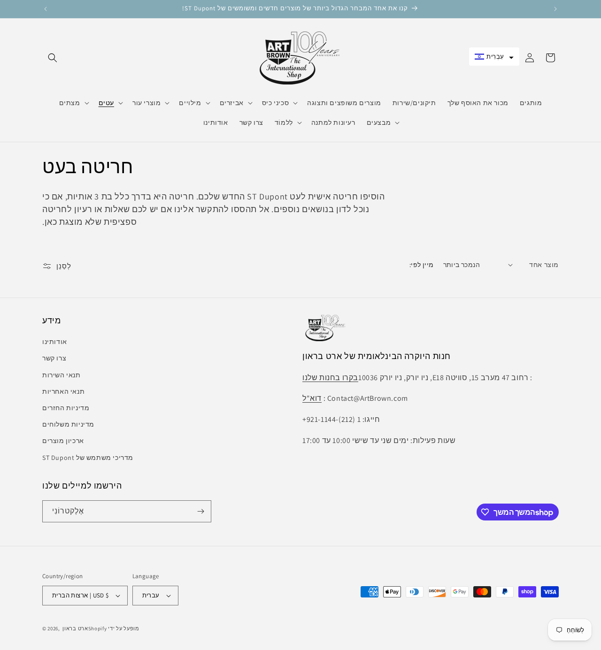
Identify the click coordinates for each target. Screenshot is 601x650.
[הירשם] (200, 511)
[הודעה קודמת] (45, 9)
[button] (52, 57)
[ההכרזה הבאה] (555, 9)
